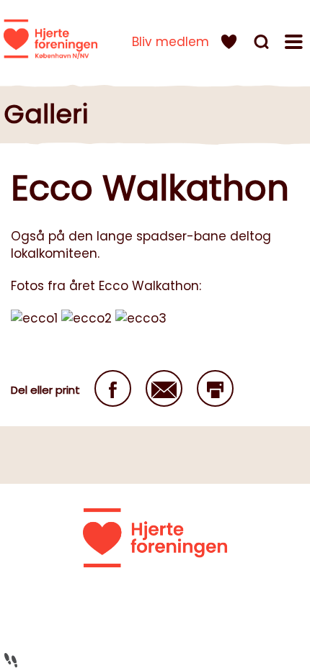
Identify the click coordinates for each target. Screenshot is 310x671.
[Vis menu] (295, 44)
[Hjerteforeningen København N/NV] (50, 39)
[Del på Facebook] (112, 388)
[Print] (215, 388)
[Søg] (263, 44)
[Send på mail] (164, 388)
